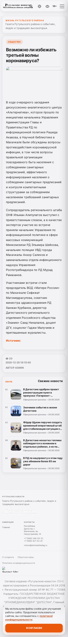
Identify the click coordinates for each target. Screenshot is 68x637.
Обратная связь (26, 557)
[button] (62, 6)
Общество (14, 42)
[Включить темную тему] (39, 6)
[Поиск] (31, 6)
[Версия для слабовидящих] (47, 6)
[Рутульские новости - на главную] (18, 6)
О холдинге (8, 557)
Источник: (14, 340)
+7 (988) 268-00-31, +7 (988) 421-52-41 (34, 539)
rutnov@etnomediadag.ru (35, 545)
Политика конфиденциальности (18, 563)
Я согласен (34, 627)
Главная (6, 527)
